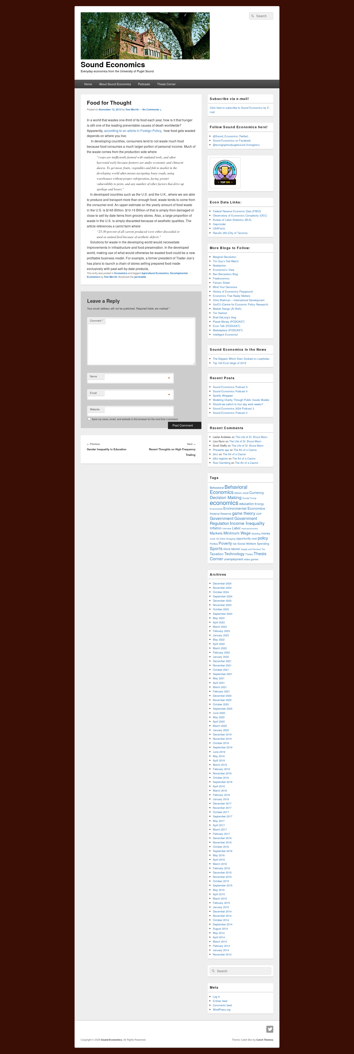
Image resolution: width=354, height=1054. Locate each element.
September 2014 (222, 924)
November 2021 (222, 665)
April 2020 (219, 721)
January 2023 (221, 635)
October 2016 (221, 847)
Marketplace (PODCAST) (228, 330)
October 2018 (221, 777)
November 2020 (222, 700)
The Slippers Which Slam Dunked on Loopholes (241, 359)
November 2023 (222, 605)
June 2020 (219, 713)
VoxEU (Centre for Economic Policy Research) (240, 304)
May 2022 (219, 639)
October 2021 (221, 670)
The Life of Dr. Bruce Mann (251, 437)
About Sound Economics (115, 84)
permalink (140, 277)
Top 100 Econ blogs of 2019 (229, 363)
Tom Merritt (132, 109)
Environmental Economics (244, 508)
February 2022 (221, 652)
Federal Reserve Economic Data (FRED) (237, 211)
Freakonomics (221, 278)
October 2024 (221, 592)
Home (88, 84)
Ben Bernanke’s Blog (225, 274)
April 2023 (219, 622)
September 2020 (222, 708)
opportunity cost (246, 538)
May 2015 (219, 890)
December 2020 (222, 696)
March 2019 (220, 765)
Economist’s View (223, 270)
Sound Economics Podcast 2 (230, 413)
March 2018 (220, 790)
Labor (236, 527)
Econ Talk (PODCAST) (226, 326)
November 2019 (222, 739)
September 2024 (222, 596)
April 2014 (219, 937)
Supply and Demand (251, 549)
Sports (216, 548)
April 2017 (219, 825)
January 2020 (221, 730)
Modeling (256, 533)
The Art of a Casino (245, 450)
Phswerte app (221, 450)
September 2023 (222, 614)
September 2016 (222, 851)
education (246, 503)
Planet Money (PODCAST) (229, 321)
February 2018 (221, 795)
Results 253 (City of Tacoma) (230, 233)
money (265, 533)
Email (93, 393)
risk (235, 544)
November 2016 (222, 842)
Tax (263, 549)
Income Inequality (247, 523)
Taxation (217, 553)
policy (263, 538)
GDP (259, 514)
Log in (216, 996)
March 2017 (220, 829)
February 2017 (221, 834)
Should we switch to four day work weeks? (238, 404)
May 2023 (219, 618)
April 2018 (219, 786)
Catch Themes (264, 1040)
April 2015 (219, 894)
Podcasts (144, 84)
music (212, 538)
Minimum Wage (237, 533)
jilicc (215, 454)
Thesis (249, 554)
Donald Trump (249, 498)
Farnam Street (221, 283)
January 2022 (221, 657)
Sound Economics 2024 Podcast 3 (233, 408)
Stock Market (231, 549)
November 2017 (222, 808)
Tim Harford (220, 313)
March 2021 (220, 687)
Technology (234, 553)
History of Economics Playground (233, 291)
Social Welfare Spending (253, 543)
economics (224, 502)
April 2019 (219, 760)
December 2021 (222, 661)
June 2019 (219, 752)
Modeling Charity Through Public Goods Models (241, 400)
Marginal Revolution (224, 257)
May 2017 (219, 821)
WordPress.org (221, 1009)
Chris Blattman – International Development (238, 300)
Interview (226, 528)
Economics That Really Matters (231, 296)
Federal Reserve (220, 514)
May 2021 (219, 678)
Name (93, 376)
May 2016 (219, 855)
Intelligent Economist (225, 334)
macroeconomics (249, 528)
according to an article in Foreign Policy (132, 130)
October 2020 (221, 704)
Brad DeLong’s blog (224, 317)
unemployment (233, 559)
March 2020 (220, 726)
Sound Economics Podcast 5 (230, 387)
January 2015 (221, 907)
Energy (259, 504)
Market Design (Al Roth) (227, 309)
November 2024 (222, 588)
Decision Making (226, 497)
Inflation (216, 527)
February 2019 (221, 769)
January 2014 (221, 950)
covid (245, 493)
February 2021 (221, 691)
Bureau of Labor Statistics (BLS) (232, 220)
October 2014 (221, 920)
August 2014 (220, 928)
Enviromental (216, 508)
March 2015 (220, 898)
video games (251, 559)
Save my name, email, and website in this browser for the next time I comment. (135, 419)
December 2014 (222, 911)
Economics (120, 273)
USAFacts (219, 228)
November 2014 (222, 916)
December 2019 (222, 734)
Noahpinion (219, 265)
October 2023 (221, 609)
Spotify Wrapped (223, 395)
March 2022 (220, 648)
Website (95, 409)
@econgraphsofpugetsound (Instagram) (236, 145)
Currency (256, 492)
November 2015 (222, 877)
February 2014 (221, 946)
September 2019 (222, 747)
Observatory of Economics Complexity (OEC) (240, 215)
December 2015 (222, 872)
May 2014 (219, 933)
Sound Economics (113, 64)
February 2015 (221, 903)
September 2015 (222, 885)
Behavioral (217, 487)
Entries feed (220, 1001)
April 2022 (219, 644)
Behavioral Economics (228, 489)
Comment (96, 320)
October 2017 (221, 812)
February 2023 (221, 631)
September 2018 (222, 782)
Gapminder (219, 224)
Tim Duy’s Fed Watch (225, 261)
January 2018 (221, 799)
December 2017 (222, 803)
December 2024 (222, 583)
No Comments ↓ (152, 109)
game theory (243, 513)
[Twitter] (269, 1029)
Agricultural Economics (155, 273)
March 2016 (220, 864)
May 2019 (219, 756)
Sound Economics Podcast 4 (230, 391)
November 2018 (222, 773)
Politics (214, 544)
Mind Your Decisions (225, 287)
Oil (217, 538)
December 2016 (222, 838)
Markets (216, 533)
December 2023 (222, 600)
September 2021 (222, 674)
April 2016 (219, 859)
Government (222, 518)
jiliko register (220, 458)
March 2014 (220, 941)
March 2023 (220, 627)
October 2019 (221, 743)
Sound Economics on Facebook (232, 140)
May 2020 (219, 717)
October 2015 (221, 881)
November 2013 (222, 954)
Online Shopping (227, 538)
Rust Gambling (221, 463)
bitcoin (238, 493)
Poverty (225, 543)
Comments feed (222, 1005)
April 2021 (219, 683)
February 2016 (221, 868)
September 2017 (222, 816)
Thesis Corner (166, 84)
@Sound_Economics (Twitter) (230, 136)
